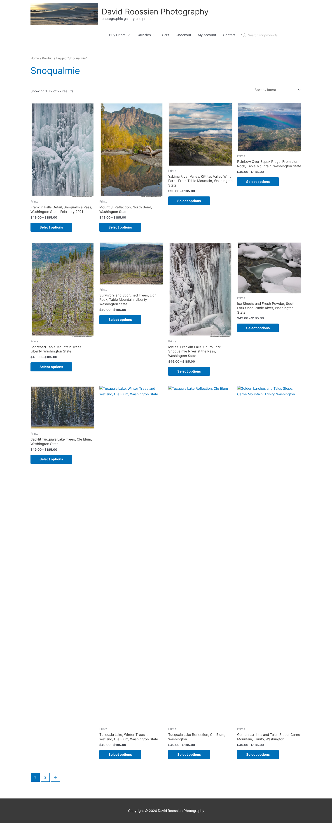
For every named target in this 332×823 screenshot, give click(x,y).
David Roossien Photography (155, 11)
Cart (165, 35)
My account (207, 35)
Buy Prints (117, 35)
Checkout (183, 35)
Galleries (144, 35)
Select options (51, 227)
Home (34, 58)
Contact (229, 35)
